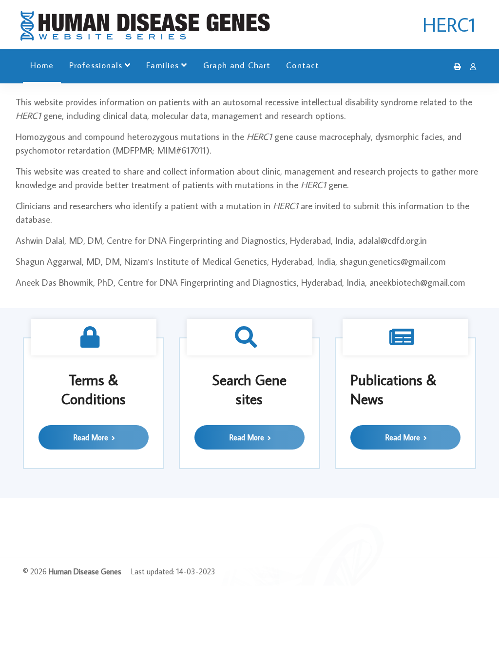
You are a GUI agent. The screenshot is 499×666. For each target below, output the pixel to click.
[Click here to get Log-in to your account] (470, 67)
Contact (302, 65)
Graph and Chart (237, 65)
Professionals (95, 65)
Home (42, 65)
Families (162, 65)
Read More (92, 437)
